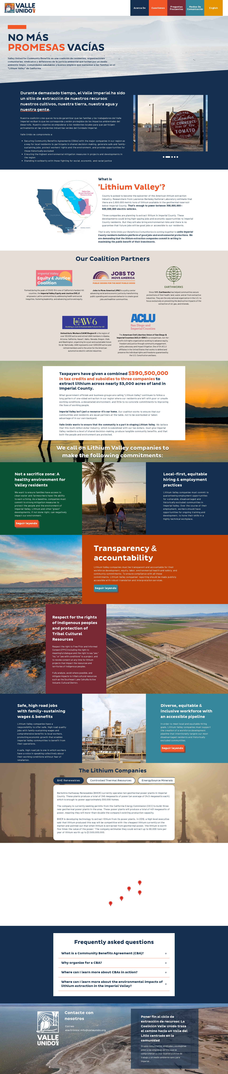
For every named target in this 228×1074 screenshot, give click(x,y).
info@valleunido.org (93, 1030)
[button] (26, 523)
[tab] (68, 780)
